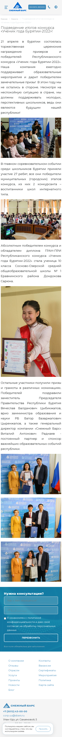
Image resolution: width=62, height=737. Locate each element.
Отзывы (13, 665)
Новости (14, 19)
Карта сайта (46, 685)
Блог (11, 689)
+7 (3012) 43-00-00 (15, 711)
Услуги (12, 675)
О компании (16, 660)
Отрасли (13, 670)
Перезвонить (31, 637)
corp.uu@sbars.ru (13, 715)
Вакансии (45, 665)
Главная (4, 19)
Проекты (14, 680)
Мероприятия (47, 675)
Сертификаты (47, 670)
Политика (45, 680)
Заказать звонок (37, 7)
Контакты (45, 660)
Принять (43, 729)
